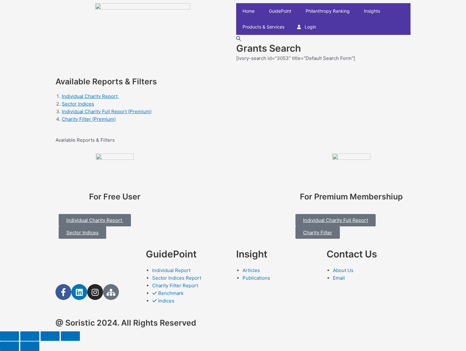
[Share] (29, 336)
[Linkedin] (79, 292)
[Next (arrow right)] (29, 346)
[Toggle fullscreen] (50, 336)
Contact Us (352, 254)
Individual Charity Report (90, 96)
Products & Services (263, 26)
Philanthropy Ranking (328, 11)
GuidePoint (280, 11)
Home (249, 11)
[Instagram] (95, 292)
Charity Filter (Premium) (89, 119)
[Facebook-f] (63, 292)
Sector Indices (78, 104)
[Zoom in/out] (70, 336)
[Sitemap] (111, 292)
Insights (372, 11)
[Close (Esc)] (9, 336)
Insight (251, 254)
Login (309, 26)
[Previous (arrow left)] (9, 346)
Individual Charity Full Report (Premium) (107, 111)
